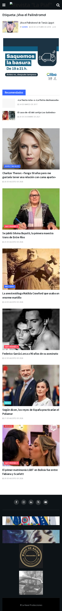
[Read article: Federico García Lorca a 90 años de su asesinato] (31, 329)
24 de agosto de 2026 (13, 302)
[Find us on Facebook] (16, 502)
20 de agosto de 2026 (13, 478)
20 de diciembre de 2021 (29, 117)
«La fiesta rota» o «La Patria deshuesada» (38, 100)
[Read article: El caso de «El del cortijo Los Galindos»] (8, 115)
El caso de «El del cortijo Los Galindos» (36, 112)
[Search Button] (58, 5)
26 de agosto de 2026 (13, 182)
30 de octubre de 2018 (41, 27)
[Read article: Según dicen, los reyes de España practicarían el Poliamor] (31, 385)
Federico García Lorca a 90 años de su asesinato (30, 353)
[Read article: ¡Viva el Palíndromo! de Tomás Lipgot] (10, 27)
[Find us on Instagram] (23, 502)
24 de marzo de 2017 (28, 104)
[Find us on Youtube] (45, 502)
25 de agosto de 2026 (13, 242)
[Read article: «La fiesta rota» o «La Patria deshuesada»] (8, 103)
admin (25, 27)
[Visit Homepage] (31, 5)
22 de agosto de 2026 (13, 358)
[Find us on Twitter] (38, 502)
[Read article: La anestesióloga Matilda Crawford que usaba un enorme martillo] (31, 269)
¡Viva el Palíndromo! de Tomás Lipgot (37, 22)
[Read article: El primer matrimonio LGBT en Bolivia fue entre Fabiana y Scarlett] (31, 445)
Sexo (7, 403)
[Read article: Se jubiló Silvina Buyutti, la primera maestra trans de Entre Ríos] (31, 209)
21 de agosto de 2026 (13, 418)
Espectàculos (12, 166)
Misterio (9, 286)
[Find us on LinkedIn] (31, 502)
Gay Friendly (11, 226)
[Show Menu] (3, 5)
